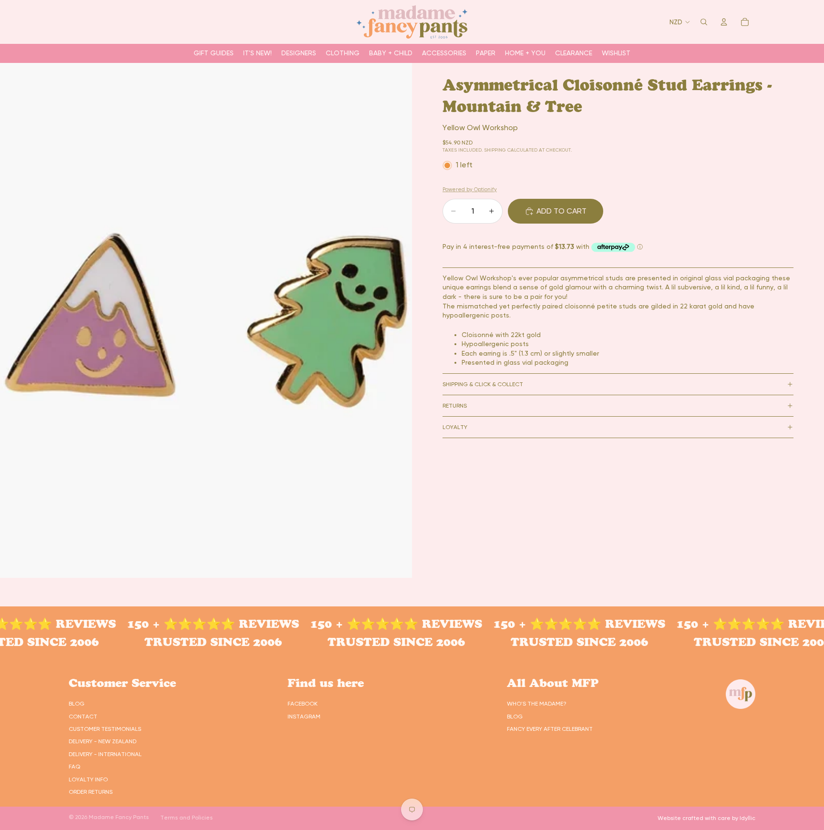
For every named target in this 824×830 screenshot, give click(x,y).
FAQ (74, 766)
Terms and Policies (186, 817)
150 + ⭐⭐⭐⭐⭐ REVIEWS (200, 624)
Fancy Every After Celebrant (550, 729)
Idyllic (747, 818)
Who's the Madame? (536, 703)
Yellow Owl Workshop (480, 127)
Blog (76, 703)
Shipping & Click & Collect (483, 384)
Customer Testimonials (105, 729)
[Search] (703, 21)
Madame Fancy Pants (119, 817)
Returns (455, 405)
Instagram (304, 716)
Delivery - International (105, 754)
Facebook (303, 703)
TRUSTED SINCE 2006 (199, 642)
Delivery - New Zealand (102, 741)
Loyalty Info (88, 779)
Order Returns (91, 792)
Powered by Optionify (470, 189)
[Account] (723, 21)
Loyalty (455, 427)
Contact (83, 716)
